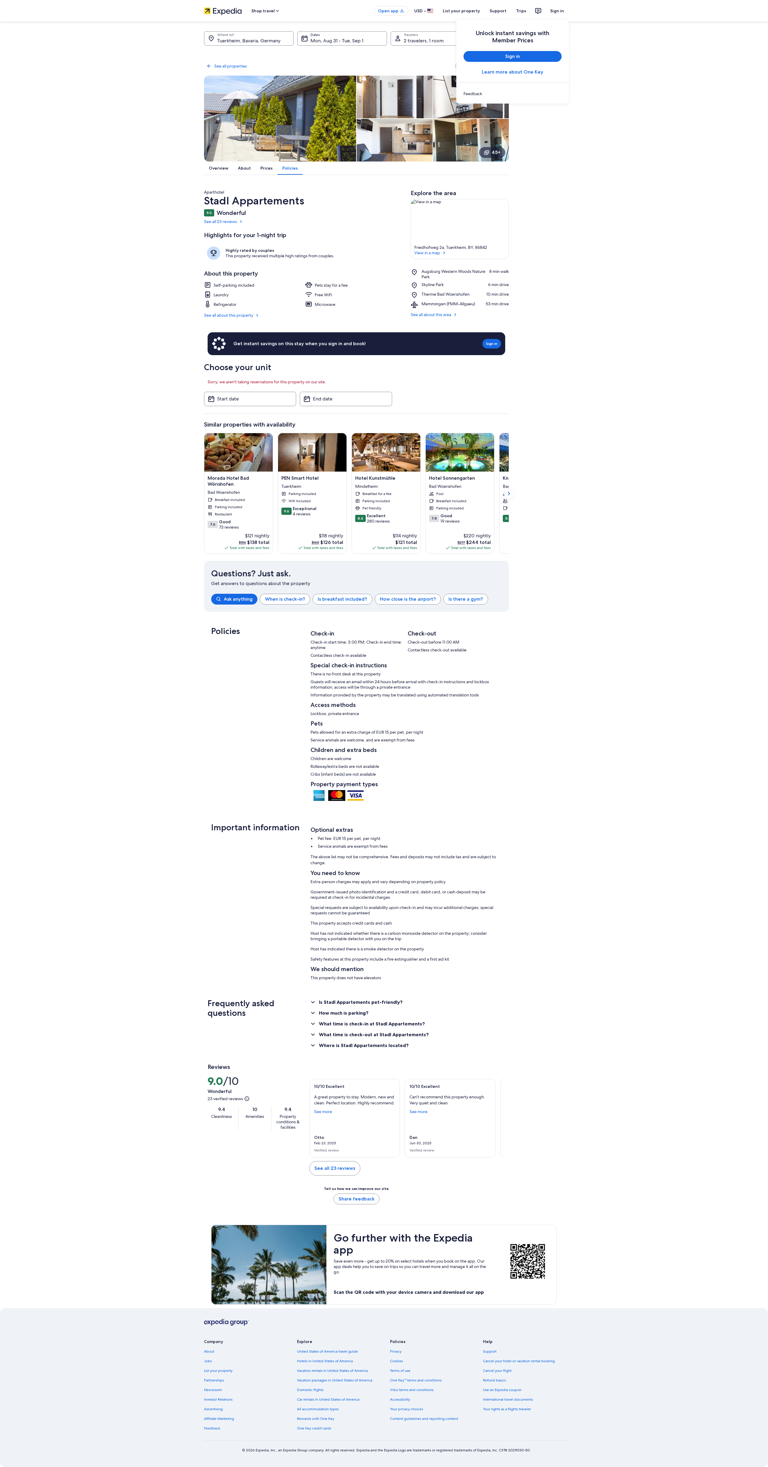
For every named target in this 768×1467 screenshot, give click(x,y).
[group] (360, 599)
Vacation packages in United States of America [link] (334, 1380)
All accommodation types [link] (318, 1409)
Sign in (557, 11)
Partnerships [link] (214, 1380)
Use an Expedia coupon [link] (502, 1389)
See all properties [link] (230, 66)
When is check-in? (285, 599)
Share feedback (356, 1199)
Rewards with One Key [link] (315, 1418)
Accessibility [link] (400, 1399)
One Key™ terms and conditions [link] (416, 1380)
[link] (512, 93)
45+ (496, 152)
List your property (461, 11)
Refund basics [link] (494, 1380)
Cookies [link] (396, 1361)
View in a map (427, 252)
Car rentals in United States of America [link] (328, 1399)
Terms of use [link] (400, 1370)
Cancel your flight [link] (497, 1370)
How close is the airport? (408, 599)
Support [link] (489, 1351)
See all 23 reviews (220, 221)
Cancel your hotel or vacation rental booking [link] (519, 1361)
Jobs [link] (208, 1361)
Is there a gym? (465, 599)
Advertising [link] (213, 1409)
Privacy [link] (395, 1351)
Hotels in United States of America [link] (325, 1361)
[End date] (346, 399)
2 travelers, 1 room (424, 41)
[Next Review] (498, 1118)
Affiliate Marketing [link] (219, 1418)
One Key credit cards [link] (314, 1428)
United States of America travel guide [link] (327, 1351)
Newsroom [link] (213, 1389)
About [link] (209, 1351)
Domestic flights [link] (310, 1389)
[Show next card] (509, 493)
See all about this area (431, 314)
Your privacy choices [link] (406, 1409)
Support (498, 11)
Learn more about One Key (512, 72)
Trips (521, 11)
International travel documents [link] (508, 1399)
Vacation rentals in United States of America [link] (332, 1370)
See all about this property (228, 315)
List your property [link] (218, 1370)
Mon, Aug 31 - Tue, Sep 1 (336, 41)
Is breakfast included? (342, 599)
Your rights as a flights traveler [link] (507, 1409)
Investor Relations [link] (218, 1399)
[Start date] (250, 399)
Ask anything (238, 599)
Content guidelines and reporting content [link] (424, 1418)
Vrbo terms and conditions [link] (412, 1389)
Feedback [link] (212, 1428)
